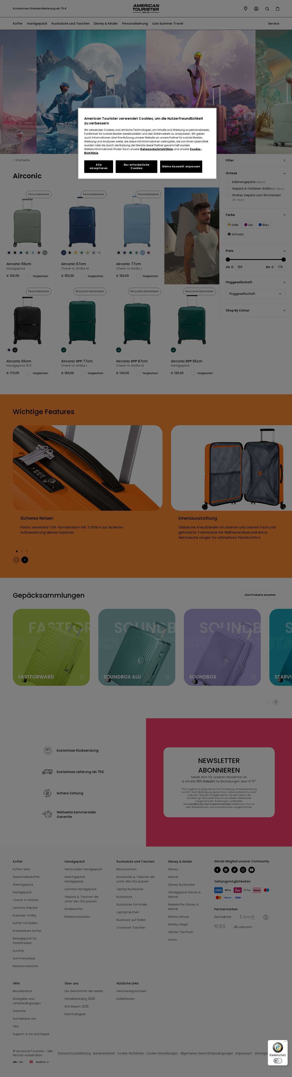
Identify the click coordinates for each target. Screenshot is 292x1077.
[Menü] (285, 1042)
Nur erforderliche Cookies (136, 166)
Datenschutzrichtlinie (156, 149)
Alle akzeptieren (99, 166)
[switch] (278, 1060)
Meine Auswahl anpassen (181, 166)
